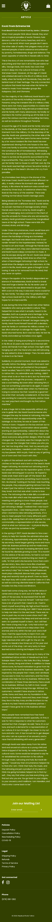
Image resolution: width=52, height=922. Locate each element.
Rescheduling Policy (11, 836)
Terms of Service (10, 863)
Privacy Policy (8, 866)
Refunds (5, 859)
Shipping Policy (9, 855)
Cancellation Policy (11, 833)
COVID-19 (6, 840)
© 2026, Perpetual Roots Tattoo (23, 916)
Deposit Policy (8, 829)
